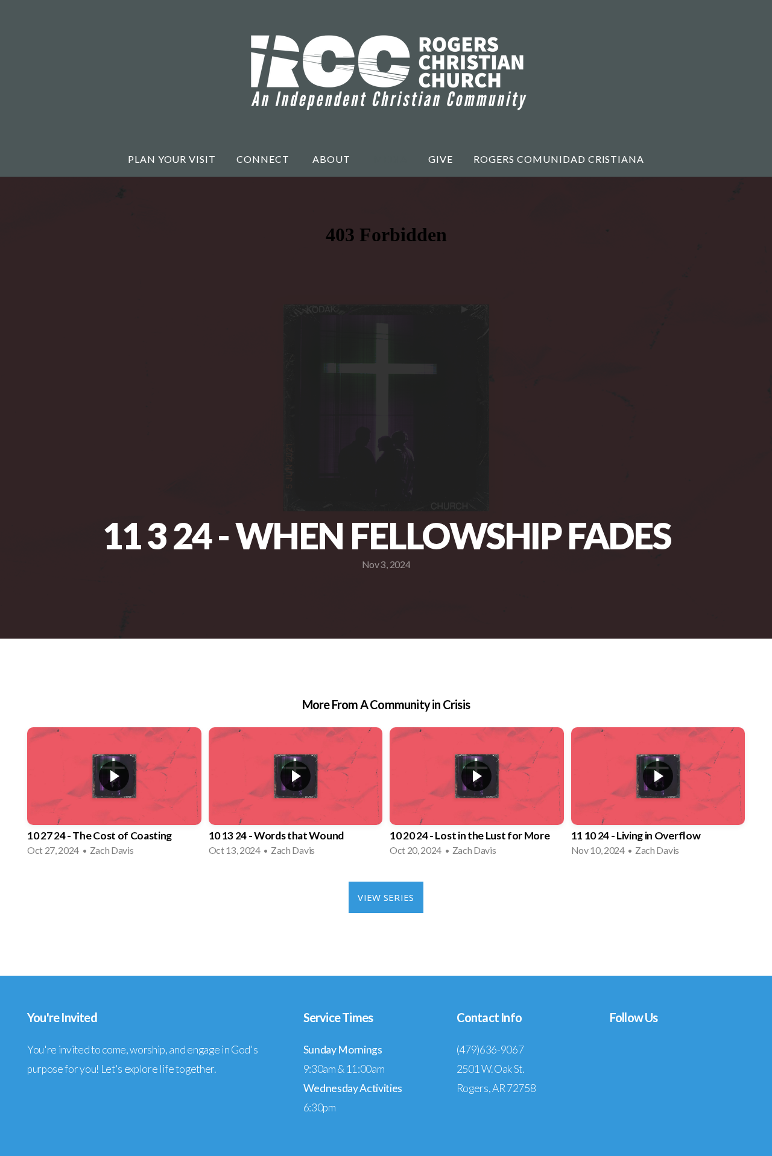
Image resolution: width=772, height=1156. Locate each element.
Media (390, 159)
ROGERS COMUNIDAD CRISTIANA (558, 159)
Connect (264, 159)
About (332, 159)
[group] (114, 795)
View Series (386, 897)
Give (440, 159)
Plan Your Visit (172, 159)
